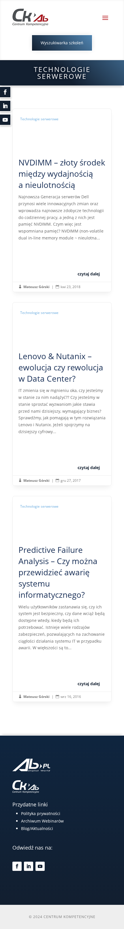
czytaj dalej (89, 274)
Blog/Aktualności (37, 828)
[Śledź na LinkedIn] (28, 866)
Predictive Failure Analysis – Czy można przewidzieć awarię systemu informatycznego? (62, 599)
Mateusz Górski (36, 286)
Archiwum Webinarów (42, 821)
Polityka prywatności (40, 813)
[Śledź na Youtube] (40, 866)
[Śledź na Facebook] (17, 866)
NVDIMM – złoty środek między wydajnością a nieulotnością (62, 200)
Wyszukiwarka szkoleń (62, 42)
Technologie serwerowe (39, 119)
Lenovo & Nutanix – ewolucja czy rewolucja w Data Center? (62, 394)
